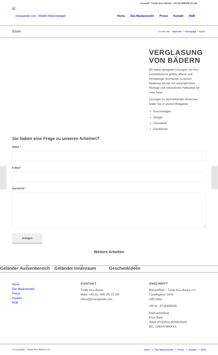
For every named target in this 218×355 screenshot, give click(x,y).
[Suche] (202, 16)
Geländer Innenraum (75, 268)
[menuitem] (121, 16)
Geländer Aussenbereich (25, 268)
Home (15, 284)
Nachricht (19, 188)
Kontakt (17, 298)
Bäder (16, 31)
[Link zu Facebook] (202, 3)
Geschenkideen (124, 268)
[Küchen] (3, 177)
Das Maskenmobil (23, 289)
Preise (16, 293)
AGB (15, 302)
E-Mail (16, 167)
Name (16, 146)
